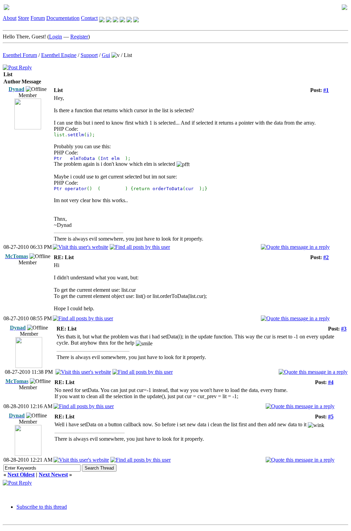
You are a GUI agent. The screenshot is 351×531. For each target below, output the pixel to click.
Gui (106, 55)
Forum (38, 18)
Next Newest (53, 474)
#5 (331, 416)
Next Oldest (21, 474)
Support (89, 55)
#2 (326, 257)
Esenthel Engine (58, 55)
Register (79, 36)
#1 (326, 90)
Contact (89, 18)
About (9, 18)
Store (23, 18)
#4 (331, 382)
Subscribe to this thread (41, 507)
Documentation (63, 18)
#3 (344, 329)
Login (55, 36)
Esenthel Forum (20, 55)
